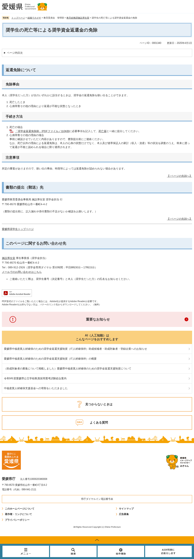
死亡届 (102, 131)
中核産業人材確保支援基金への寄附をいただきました (36, 388)
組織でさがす (34, 18)
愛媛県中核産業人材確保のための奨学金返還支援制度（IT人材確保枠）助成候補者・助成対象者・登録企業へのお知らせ (75, 348)
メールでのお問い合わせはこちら (22, 271)
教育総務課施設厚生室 (77, 18)
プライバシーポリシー (17, 519)
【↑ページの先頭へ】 (179, 175)
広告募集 (124, 514)
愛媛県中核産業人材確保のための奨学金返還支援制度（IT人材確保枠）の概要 (50, 358)
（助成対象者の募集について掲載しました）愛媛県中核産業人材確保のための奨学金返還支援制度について (67, 368)
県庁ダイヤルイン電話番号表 (97, 499)
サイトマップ (126, 508)
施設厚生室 (8, 258)
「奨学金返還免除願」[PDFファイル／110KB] (42, 131)
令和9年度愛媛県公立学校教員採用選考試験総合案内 (35, 378)
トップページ (18, 18)
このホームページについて (19, 508)
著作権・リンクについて (18, 514)
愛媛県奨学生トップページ (18, 229)
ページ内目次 (15, 52)
